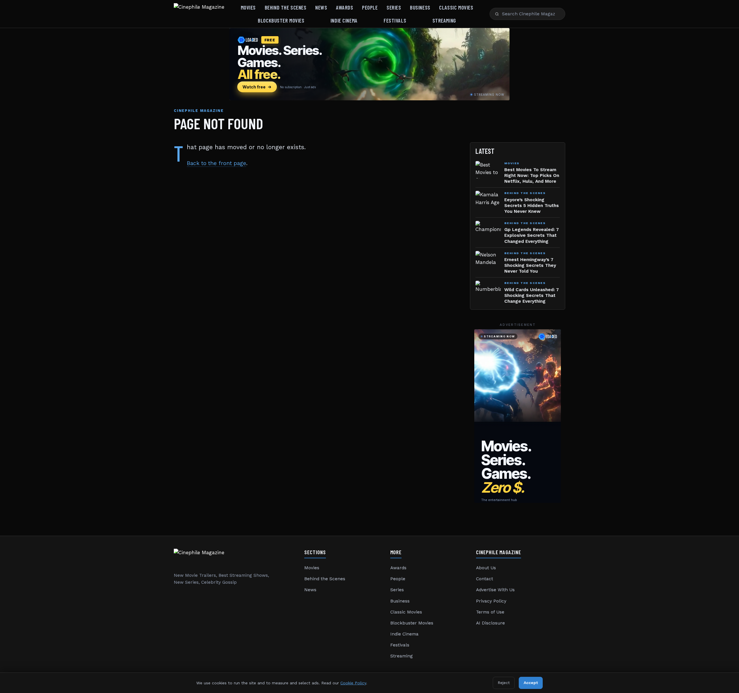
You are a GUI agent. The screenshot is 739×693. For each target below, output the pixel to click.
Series (394, 7)
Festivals (395, 20)
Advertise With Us (495, 589)
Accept (531, 682)
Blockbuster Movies (281, 20)
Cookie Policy (353, 683)
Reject (504, 682)
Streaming (444, 20)
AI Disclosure (490, 623)
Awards (344, 7)
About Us (486, 567)
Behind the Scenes (286, 7)
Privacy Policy (491, 601)
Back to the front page (216, 163)
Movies (248, 7)
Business (420, 7)
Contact (484, 578)
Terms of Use (490, 612)
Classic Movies (456, 7)
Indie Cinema (344, 20)
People (370, 7)
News (321, 7)
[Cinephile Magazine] (199, 14)
